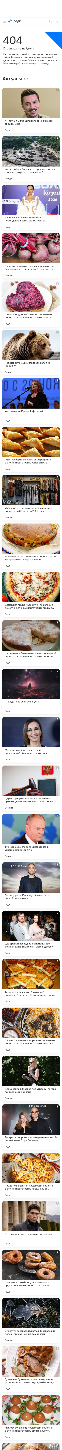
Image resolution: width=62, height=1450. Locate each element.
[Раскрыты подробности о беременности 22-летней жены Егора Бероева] (31, 1127)
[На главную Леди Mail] (16, 21)
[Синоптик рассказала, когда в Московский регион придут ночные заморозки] (31, 1320)
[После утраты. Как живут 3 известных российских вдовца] (31, 885)
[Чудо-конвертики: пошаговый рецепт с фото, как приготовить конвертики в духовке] (31, 449)
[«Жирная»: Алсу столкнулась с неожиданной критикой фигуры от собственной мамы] (31, 207)
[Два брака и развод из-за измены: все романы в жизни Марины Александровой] (31, 933)
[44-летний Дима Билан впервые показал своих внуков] (31, 110)
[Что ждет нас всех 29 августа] (31, 691)
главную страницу (38, 63)
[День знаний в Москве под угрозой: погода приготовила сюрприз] (31, 1078)
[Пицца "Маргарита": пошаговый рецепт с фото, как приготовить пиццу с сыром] (31, 1175)
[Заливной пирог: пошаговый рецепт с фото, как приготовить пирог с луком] (31, 546)
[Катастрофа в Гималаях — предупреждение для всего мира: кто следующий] (31, 159)
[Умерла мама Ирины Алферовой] (31, 401)
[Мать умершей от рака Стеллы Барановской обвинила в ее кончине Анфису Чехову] (31, 740)
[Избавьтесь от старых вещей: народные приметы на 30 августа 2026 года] (31, 497)
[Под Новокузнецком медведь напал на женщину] (31, 352)
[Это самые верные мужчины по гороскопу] (31, 1224)
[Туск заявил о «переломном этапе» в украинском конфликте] (31, 836)
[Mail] (10, 21)
